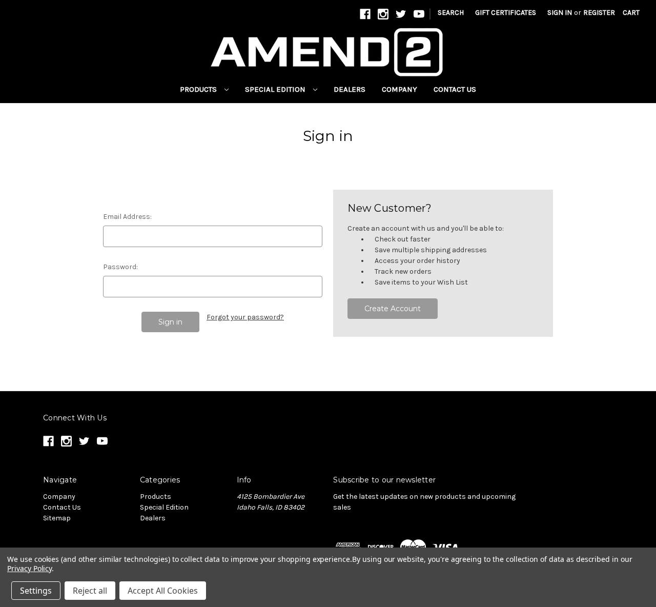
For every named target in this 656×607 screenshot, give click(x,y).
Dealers (349, 89)
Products (199, 89)
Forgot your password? (245, 317)
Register (599, 12)
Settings (36, 590)
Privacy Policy (29, 568)
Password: (120, 266)
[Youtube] (419, 14)
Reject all (90, 590)
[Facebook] (365, 14)
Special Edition (276, 89)
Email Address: (127, 216)
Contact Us (455, 89)
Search (451, 12)
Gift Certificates (505, 12)
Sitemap (57, 518)
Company (399, 89)
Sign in (559, 12)
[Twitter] (401, 14)
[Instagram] (383, 14)
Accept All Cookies (163, 590)
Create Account (392, 308)
